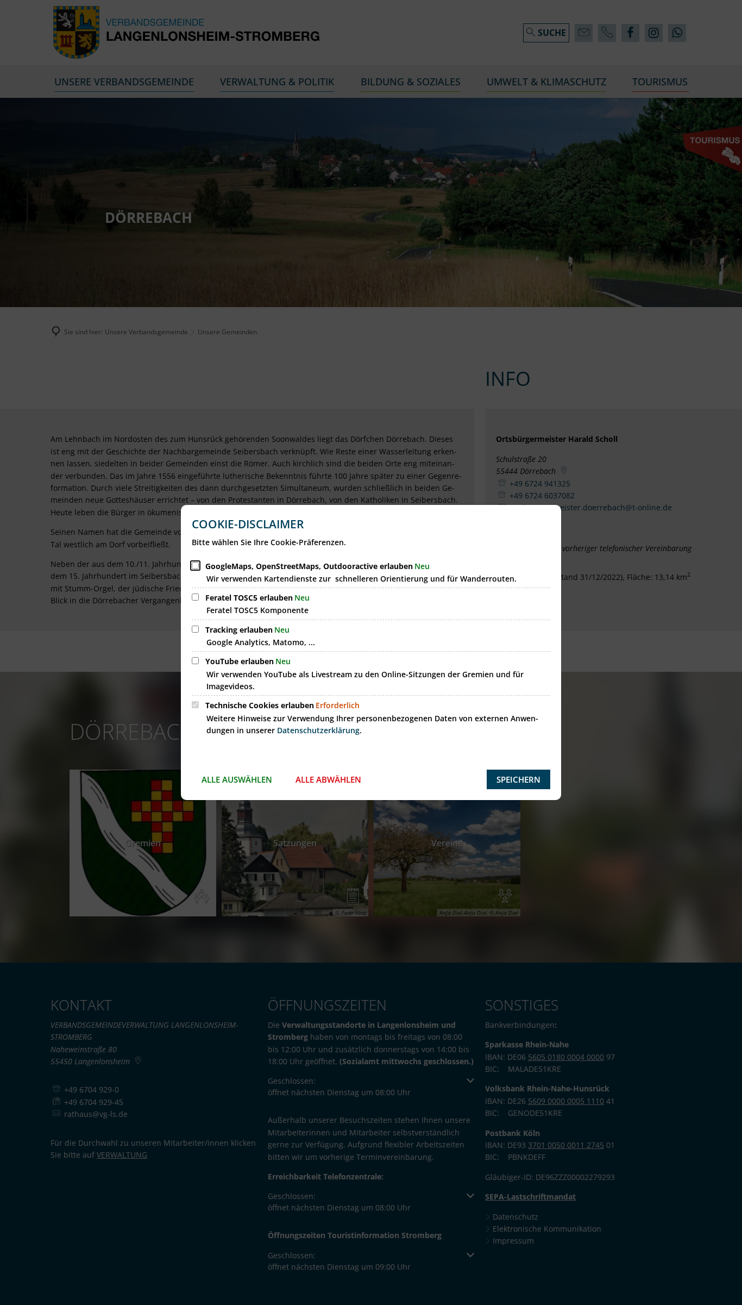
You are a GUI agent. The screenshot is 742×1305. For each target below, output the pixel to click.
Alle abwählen (328, 779)
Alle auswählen (237, 779)
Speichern (518, 779)
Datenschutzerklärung (318, 730)
